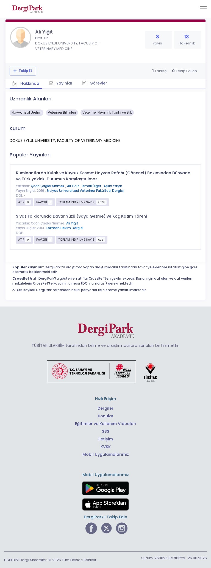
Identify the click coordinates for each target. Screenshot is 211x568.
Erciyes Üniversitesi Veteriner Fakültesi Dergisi (85, 191)
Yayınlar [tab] (64, 83)
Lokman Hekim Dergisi (64, 228)
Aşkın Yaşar (113, 186)
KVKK (106, 446)
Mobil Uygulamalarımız (105, 454)
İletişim (105, 439)
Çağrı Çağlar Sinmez (48, 186)
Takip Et (25, 71)
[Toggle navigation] (203, 6)
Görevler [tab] (97, 83)
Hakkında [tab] (29, 83)
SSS (105, 431)
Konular (105, 416)
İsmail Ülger (92, 186)
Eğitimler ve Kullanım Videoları (105, 423)
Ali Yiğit (73, 186)
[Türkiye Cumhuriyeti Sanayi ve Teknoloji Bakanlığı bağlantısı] (105, 371)
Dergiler (105, 408)
